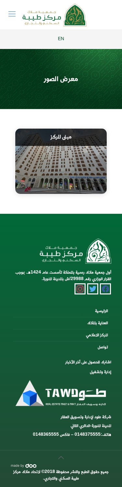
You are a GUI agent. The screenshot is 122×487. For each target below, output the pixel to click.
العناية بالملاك (97, 323)
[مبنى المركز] (61, 161)
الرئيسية (101, 310)
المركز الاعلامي (97, 335)
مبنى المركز (61, 137)
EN (61, 39)
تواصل (103, 347)
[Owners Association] (54, 14)
